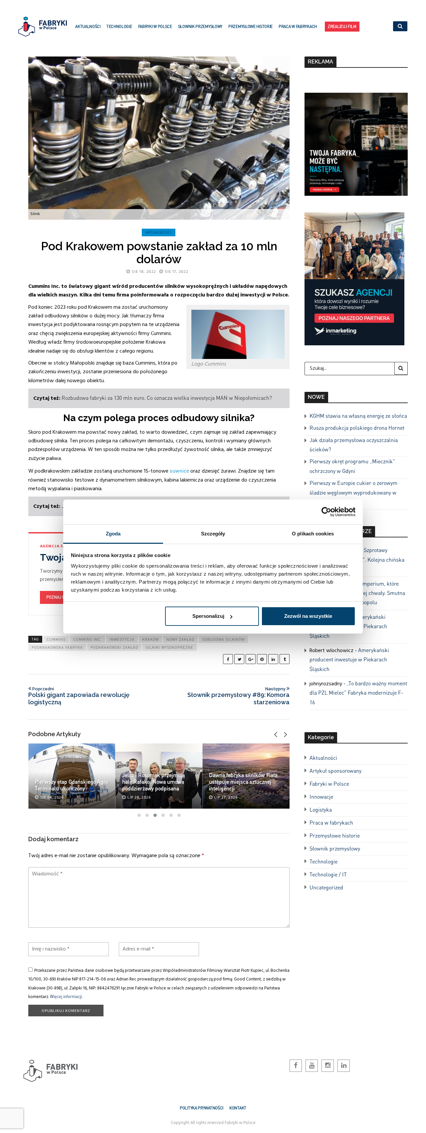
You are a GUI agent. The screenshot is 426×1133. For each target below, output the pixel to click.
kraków (150, 639)
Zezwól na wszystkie (308, 616)
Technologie (119, 26)
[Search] (401, 368)
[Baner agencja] (356, 143)
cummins (56, 639)
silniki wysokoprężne (169, 647)
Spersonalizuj (208, 616)
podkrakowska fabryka (57, 647)
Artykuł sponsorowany (335, 770)
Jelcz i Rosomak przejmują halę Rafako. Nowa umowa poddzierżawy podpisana (153, 781)
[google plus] (251, 659)
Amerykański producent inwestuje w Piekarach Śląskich (349, 659)
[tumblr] (285, 659)
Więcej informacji (66, 996)
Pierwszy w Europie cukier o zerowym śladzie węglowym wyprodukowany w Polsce (353, 492)
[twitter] (239, 659)
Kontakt (237, 1107)
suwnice (179, 470)
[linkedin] (273, 659)
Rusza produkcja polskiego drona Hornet (357, 427)
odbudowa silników (223, 639)
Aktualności (88, 26)
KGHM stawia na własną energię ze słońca (358, 415)
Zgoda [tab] (113, 533)
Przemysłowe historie (250, 26)
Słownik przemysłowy (200, 26)
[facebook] (228, 659)
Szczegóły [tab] (213, 533)
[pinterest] (262, 659)
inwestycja (121, 639)
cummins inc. (87, 639)
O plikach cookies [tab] (313, 533)
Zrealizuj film (342, 26)
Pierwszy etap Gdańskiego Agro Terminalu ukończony (71, 785)
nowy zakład (180, 639)
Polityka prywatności (201, 1107)
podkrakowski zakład (114, 647)
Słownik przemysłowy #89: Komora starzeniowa (238, 696)
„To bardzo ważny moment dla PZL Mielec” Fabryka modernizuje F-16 (358, 693)
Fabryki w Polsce (155, 26)
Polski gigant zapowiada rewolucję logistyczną (78, 696)
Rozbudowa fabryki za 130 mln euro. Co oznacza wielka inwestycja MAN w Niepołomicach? (167, 397)
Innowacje (321, 796)
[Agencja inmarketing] (354, 278)
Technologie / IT (328, 874)
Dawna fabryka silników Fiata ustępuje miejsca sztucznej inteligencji (243, 781)
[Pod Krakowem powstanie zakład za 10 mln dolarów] (159, 138)
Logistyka (321, 809)
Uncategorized (326, 887)
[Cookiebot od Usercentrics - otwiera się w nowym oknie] (326, 512)
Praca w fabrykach (298, 26)
